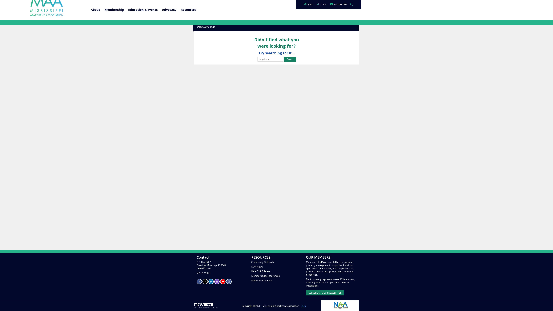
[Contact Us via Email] (229, 281)
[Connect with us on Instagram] (217, 281)
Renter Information (261, 280)
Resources (188, 10)
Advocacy (169, 10)
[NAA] (340, 305)
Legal (303, 306)
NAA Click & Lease (260, 271)
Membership (114, 10)
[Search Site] (352, 4)
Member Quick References (265, 275)
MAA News (257, 266)
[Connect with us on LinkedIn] (211, 281)
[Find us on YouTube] (223, 281)
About (95, 10)
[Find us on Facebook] (199, 281)
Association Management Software (206, 307)
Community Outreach (262, 262)
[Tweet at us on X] (205, 281)
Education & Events (143, 10)
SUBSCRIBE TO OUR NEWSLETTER (325, 292)
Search (290, 59)
